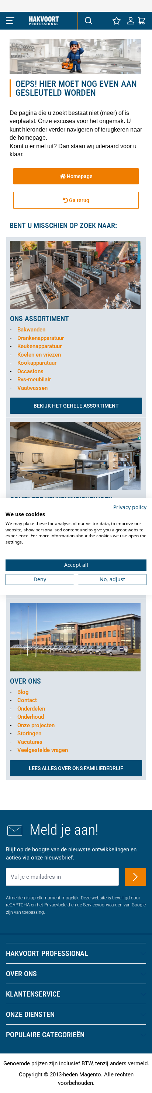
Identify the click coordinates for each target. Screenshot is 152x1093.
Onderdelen (31, 708)
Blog (23, 692)
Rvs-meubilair (34, 379)
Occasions (30, 371)
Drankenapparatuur (40, 338)
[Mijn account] (130, 20)
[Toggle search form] (88, 21)
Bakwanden (31, 329)
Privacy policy (129, 507)
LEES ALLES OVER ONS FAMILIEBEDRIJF (76, 768)
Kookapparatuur (36, 363)
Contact (27, 700)
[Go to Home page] (44, 20)
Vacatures (29, 742)
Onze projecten (36, 725)
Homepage (79, 176)
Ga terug (78, 200)
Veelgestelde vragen (42, 750)
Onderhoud (30, 717)
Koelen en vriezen (39, 354)
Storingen (29, 733)
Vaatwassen (32, 388)
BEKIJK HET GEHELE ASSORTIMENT (76, 406)
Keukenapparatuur (39, 346)
